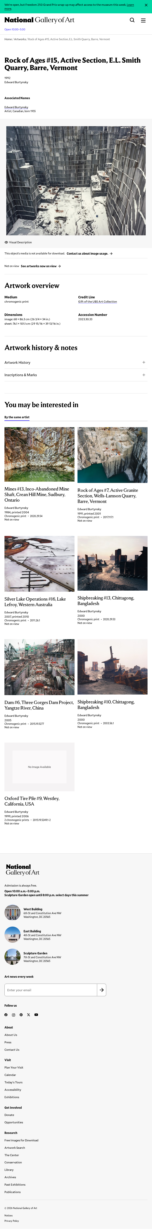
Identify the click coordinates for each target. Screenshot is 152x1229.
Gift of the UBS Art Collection (97, 301)
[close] (146, 5)
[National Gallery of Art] (75, 869)
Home (8, 39)
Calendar (10, 1075)
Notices (8, 1215)
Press (7, 1042)
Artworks (20, 39)
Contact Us (11, 1049)
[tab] (16, 418)
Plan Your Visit (13, 1067)
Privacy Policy (11, 1221)
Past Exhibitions (14, 1184)
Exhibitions (11, 1097)
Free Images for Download (21, 1140)
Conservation (13, 1162)
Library (9, 1170)
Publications (12, 1192)
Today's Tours (13, 1082)
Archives (10, 1177)
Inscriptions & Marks (20, 374)
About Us (10, 1035)
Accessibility (12, 1089)
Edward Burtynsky (16, 107)
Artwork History (17, 362)
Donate (9, 1115)
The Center (11, 1155)
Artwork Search (14, 1148)
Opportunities (13, 1122)
